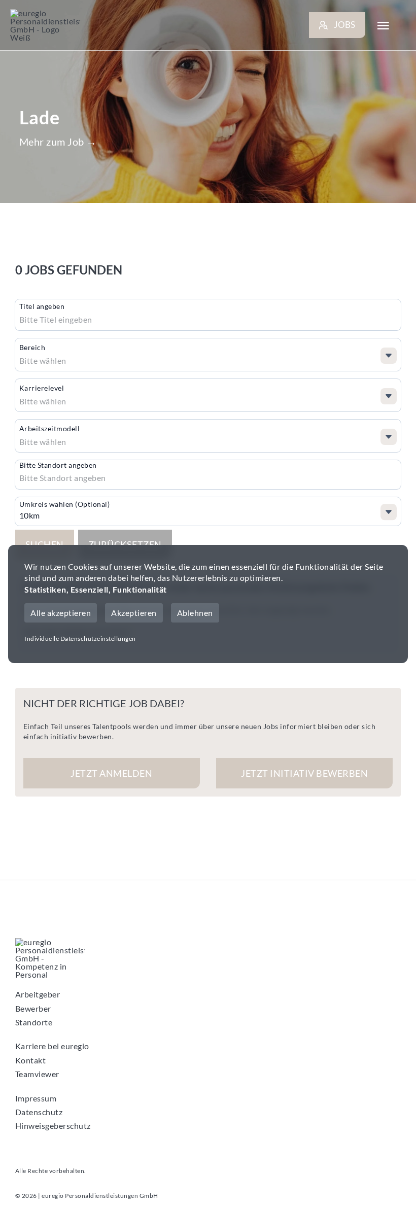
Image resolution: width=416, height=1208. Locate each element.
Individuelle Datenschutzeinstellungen (80, 638)
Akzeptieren (134, 612)
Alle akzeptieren (60, 612)
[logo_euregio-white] (45, 25)
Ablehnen (195, 612)
